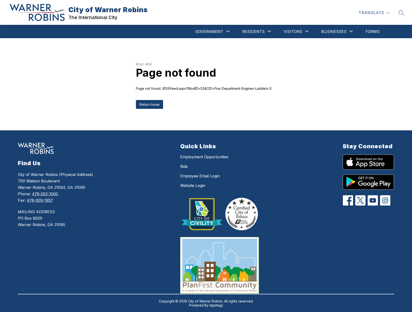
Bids (184, 166)
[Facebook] (348, 200)
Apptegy (216, 305)
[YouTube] (372, 200)
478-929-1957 (40, 200)
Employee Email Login (200, 176)
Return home (149, 104)
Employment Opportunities (204, 156)
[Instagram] (385, 200)
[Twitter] (360, 200)
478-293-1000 (45, 193)
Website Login (192, 185)
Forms (373, 31)
